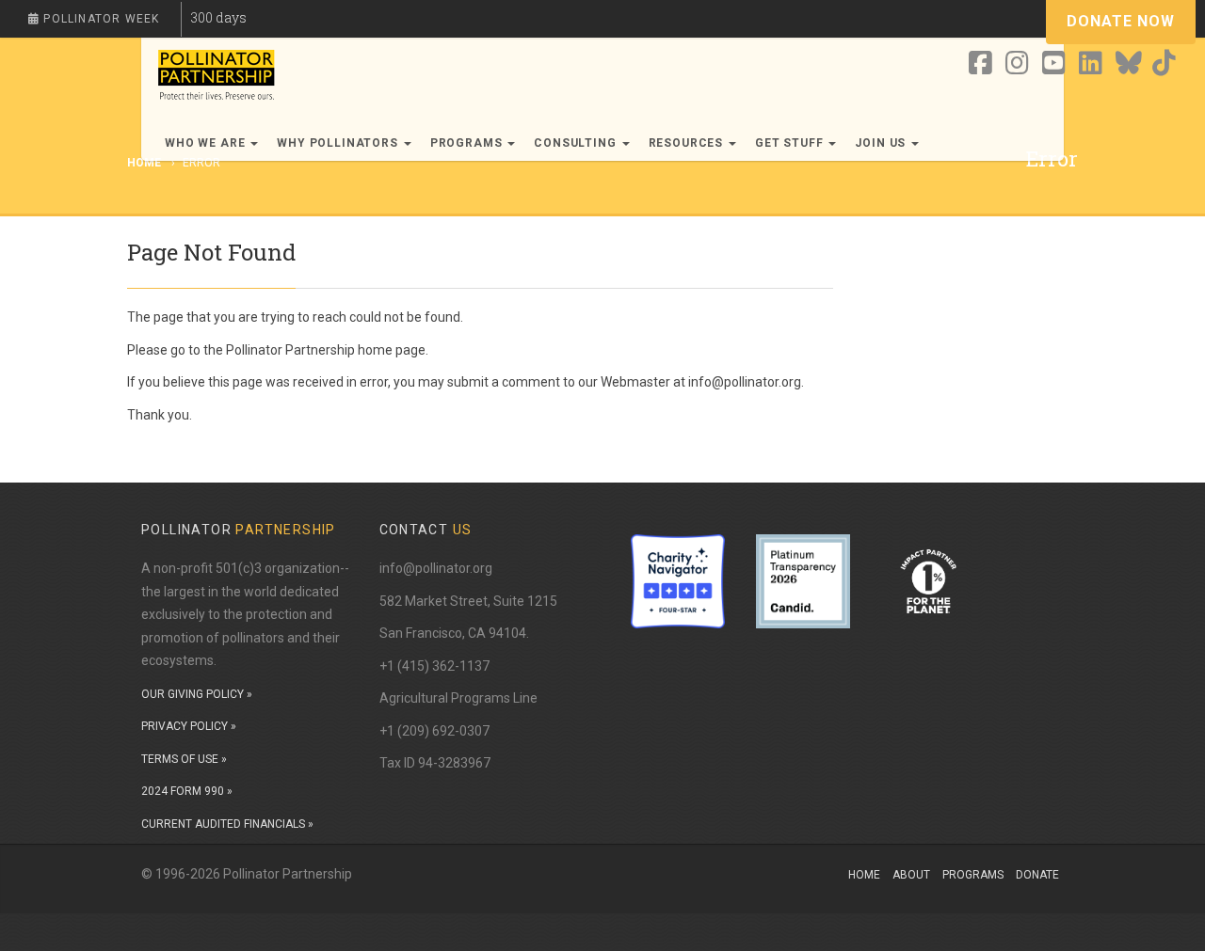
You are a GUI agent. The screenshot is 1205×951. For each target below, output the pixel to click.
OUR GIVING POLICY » (196, 694)
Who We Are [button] (207, 143)
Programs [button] (468, 143)
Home (864, 874)
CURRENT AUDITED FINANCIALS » (227, 824)
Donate (1037, 874)
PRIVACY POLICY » (188, 726)
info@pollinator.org (435, 568)
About (911, 874)
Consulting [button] (576, 143)
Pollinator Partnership (290, 349)
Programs (973, 874)
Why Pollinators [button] (339, 143)
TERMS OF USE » (184, 759)
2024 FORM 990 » (187, 791)
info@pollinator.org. (746, 381)
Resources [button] (688, 143)
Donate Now (1121, 21)
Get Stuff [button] (791, 143)
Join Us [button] (882, 143)
